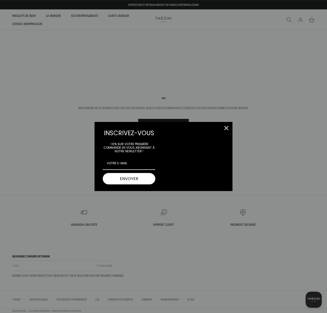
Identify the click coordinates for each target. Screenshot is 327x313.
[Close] (226, 128)
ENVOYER (129, 179)
